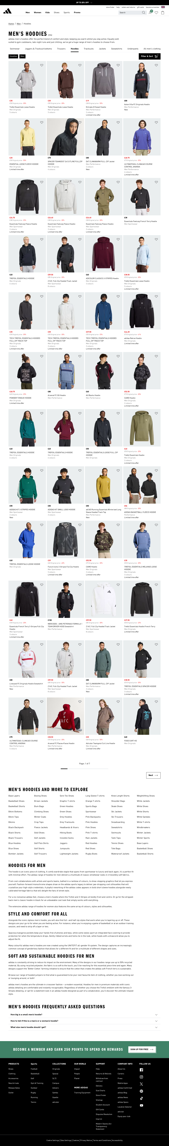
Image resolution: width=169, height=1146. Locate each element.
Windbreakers (143, 828)
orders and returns (128, 7)
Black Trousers (15, 838)
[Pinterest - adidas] (150, 1091)
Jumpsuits (65, 849)
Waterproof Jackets (120, 854)
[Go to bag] (162, 12)
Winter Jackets (144, 833)
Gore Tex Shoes (67, 796)
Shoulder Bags (118, 801)
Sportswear (91, 812)
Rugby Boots (91, 854)
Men (28, 13)
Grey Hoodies (66, 817)
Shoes (56, 13)
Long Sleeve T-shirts (95, 796)
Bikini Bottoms (15, 812)
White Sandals (143, 817)
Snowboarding (118, 822)
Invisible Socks (67, 838)
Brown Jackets (41, 801)
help (118, 7)
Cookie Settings (52, 1140)
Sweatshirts (116, 828)
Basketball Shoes (16, 801)
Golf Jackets (39, 838)
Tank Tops (116, 838)
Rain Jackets (91, 838)
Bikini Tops (13, 817)
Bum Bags (39, 806)
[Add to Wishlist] (42, 65)
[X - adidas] (150, 1084)
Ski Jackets (116, 812)
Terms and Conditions (102, 1140)
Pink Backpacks (93, 817)
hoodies (100, 962)
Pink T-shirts (92, 833)
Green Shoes (65, 812)
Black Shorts (14, 833)
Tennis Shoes (117, 843)
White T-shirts (143, 822)
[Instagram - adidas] (150, 1077)
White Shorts (143, 812)
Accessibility (117, 1140)
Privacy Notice (86, 1140)
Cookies (76, 1140)
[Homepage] (7, 11)
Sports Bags (91, 806)
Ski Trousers (117, 817)
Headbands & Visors (69, 828)
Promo (77, 13)
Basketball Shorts (16, 806)
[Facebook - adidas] (150, 1070)
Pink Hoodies (92, 822)
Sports (67, 13)
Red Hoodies (91, 843)
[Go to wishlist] (156, 12)
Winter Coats (40, 817)
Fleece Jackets (41, 828)
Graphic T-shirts (67, 801)
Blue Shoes (13, 849)
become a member (152, 7)
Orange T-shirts (93, 801)
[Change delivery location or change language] (163, 7)
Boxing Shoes (40, 796)
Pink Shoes (91, 828)
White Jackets (143, 801)
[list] (84, 49)
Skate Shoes (117, 806)
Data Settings (65, 1140)
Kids (47, 13)
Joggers (63, 843)
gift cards (140, 7)
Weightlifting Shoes (146, 796)
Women (37, 13)
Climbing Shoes (41, 812)
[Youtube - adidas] (150, 1105)
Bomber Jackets (16, 854)
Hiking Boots (66, 833)
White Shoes (142, 806)
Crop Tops (39, 822)
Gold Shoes (39, 833)
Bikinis (11, 822)
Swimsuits (116, 833)
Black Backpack (16, 828)
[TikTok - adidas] (150, 1098)
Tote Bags (115, 849)
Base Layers (14, 796)
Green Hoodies (66, 806)
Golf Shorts (39, 849)
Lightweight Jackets (69, 854)
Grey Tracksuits (67, 822)
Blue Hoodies (14, 843)
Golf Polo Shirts (41, 843)
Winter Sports (143, 838)
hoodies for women (45, 907)
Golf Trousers (40, 854)
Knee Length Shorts (120, 796)
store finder (110, 7)
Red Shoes (90, 849)
